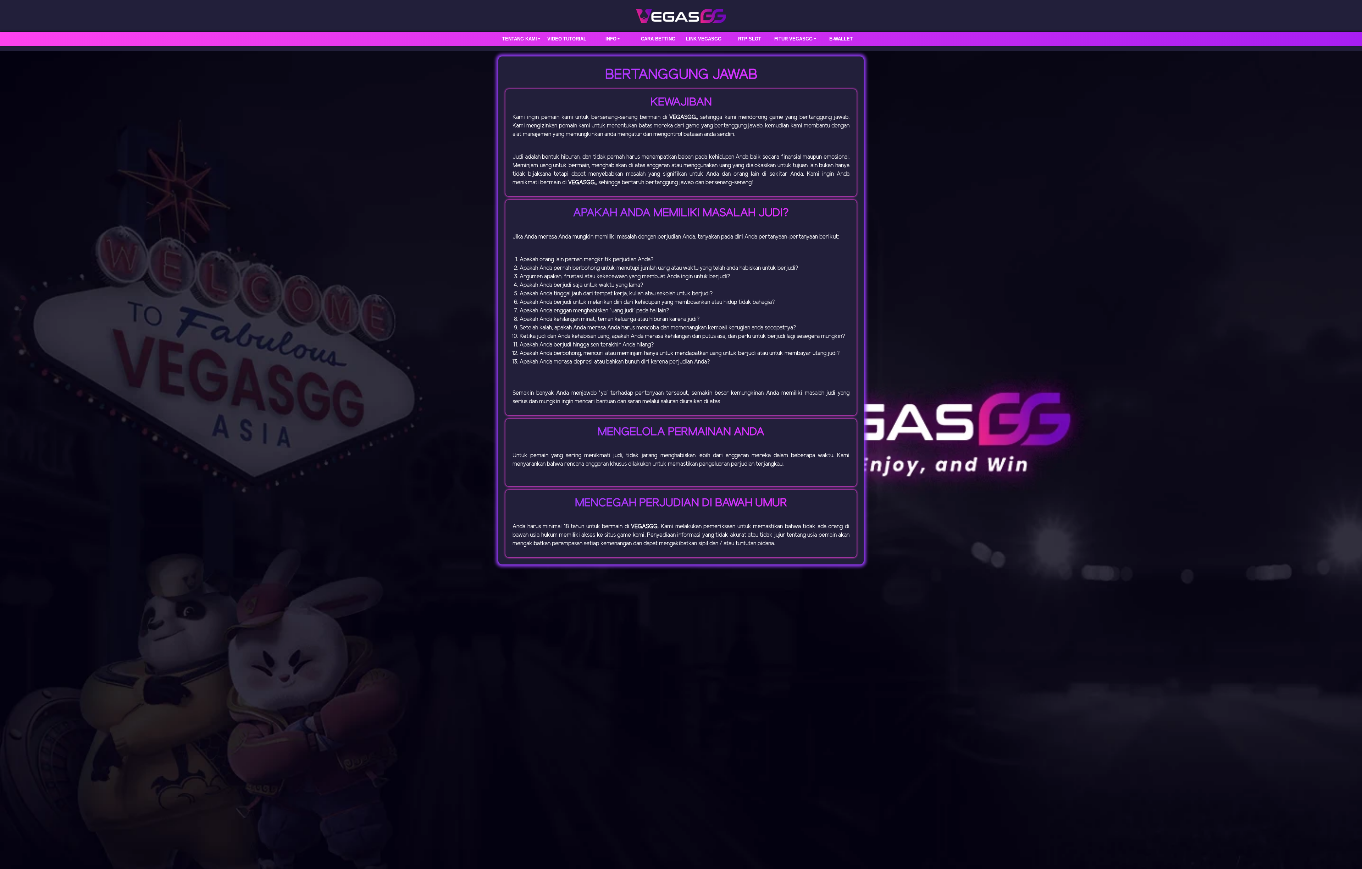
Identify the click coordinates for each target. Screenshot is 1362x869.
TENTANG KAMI (519, 39)
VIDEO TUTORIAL (566, 39)
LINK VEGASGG (703, 39)
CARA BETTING (658, 39)
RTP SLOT (749, 39)
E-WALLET (841, 39)
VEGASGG (682, 117)
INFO (610, 39)
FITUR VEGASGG (793, 39)
